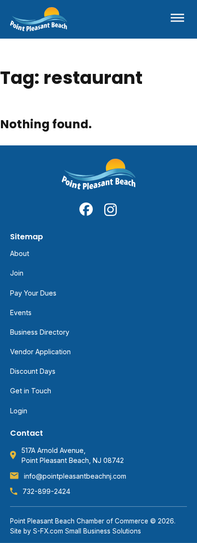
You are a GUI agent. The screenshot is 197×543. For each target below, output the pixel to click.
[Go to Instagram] (110, 209)
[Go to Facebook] (86, 209)
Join (16, 273)
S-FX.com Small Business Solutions (87, 531)
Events (21, 312)
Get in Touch (30, 391)
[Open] (177, 19)
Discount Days (32, 371)
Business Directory (39, 332)
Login (18, 411)
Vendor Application (40, 352)
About (19, 253)
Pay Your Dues (33, 293)
